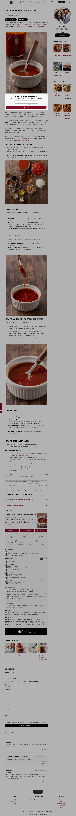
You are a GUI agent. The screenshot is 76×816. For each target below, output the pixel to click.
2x (43, 558)
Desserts (62, 807)
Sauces (14, 6)
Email (6, 715)
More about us (62, 35)
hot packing (34, 457)
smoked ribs (40, 24)
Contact (14, 803)
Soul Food (29, 2)
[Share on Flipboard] (1, 409)
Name (7, 709)
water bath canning (24, 455)
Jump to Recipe (11, 19)
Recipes (10, 6)
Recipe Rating (8, 684)
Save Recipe (42, 530)
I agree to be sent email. (27, 104)
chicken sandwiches (31, 24)
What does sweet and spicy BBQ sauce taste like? (19, 499)
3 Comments (16, 15)
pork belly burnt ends (20, 24)
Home (6, 6)
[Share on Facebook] (1, 404)
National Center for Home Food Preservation (36, 490)
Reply (44, 749)
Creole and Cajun (61, 803)
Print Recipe (23, 19)
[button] (6, 524)
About (14, 799)
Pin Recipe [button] (28, 530)
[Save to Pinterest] (1, 406)
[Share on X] (1, 412)
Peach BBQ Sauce (42, 26)
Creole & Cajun (44, 2)
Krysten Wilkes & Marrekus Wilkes (14, 517)
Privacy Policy (14, 801)
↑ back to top (38, 791)
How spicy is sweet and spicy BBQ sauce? (17, 505)
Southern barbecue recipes (35, 116)
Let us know (25, 632)
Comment (8, 689)
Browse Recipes (22, 2)
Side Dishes (52, 2)
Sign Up (32, 799)
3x (46, 558)
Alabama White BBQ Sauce (24, 138)
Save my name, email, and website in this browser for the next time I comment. (26, 722)
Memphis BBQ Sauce (29, 26)
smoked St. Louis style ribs (23, 140)
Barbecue (36, 2)
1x (41, 558)
